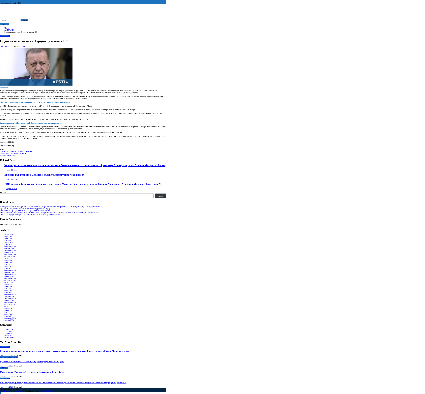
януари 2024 (9, 296)
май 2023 (7, 312)
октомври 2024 (10, 278)
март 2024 (8, 292)
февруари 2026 (10, 246)
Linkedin (29, 151)
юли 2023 (8, 308)
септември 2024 (10, 280)
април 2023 (8, 314)
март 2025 (8, 268)
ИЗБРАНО (8, 335)
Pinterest (21, 151)
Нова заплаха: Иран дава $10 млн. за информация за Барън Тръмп (25, 211)
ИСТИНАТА (9, 337)
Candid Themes (47, 391)
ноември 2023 (9, 300)
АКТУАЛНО (5, 36)
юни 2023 (8, 310)
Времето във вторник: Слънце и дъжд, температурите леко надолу (44, 174)
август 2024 (8, 282)
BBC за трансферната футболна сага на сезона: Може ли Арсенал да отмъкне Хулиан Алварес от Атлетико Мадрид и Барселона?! (82, 184)
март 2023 (8, 316)
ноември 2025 (9, 252)
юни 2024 (8, 286)
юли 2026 (8, 237)
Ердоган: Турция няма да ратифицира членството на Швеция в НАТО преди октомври (35, 102)
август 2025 (8, 258)
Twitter (13, 151)
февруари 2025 (10, 270)
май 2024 (7, 288)
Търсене (3, 192)
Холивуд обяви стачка (8, 155)
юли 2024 (8, 284)
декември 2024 (10, 274)
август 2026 (8, 235)
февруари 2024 (10, 294)
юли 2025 (8, 260)
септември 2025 (10, 256)
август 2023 (8, 306)
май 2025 (7, 264)
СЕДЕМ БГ (4, 7)
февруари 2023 (10, 318)
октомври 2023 (10, 302)
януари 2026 (9, 248)
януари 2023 (9, 320)
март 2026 (8, 244)
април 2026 (8, 242)
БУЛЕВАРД (8, 331)
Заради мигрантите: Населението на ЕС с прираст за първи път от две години (31, 123)
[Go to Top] (0, 393)
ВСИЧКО (8, 333)
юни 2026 (8, 238)
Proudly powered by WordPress (11, 391)
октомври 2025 (10, 254)
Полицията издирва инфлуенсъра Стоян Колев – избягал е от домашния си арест (30, 215)
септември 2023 (10, 304)
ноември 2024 (9, 276)
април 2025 (8, 266)
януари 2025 (9, 272)
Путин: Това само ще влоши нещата (13, 153)
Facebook (5, 151)
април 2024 (8, 290)
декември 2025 (10, 250)
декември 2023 (10, 298)
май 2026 (7, 240)
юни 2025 (8, 262)
